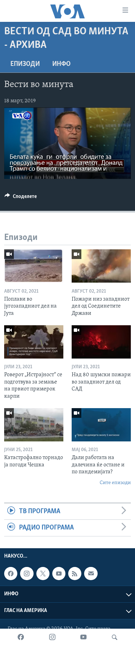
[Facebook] (21, 637)
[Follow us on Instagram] (26, 573)
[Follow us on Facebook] (10, 573)
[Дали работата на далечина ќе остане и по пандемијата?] (101, 424)
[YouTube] (83, 637)
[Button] (20, 198)
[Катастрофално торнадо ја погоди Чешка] (33, 424)
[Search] (114, 637)
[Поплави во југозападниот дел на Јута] (33, 266)
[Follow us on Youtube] (58, 573)
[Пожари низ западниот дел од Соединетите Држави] (101, 266)
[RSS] (74, 573)
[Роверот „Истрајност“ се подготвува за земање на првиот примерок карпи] (33, 342)
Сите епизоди (115, 482)
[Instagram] (52, 637)
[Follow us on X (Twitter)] (43, 573)
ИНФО (61, 64)
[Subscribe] (90, 573)
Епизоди (25, 64)
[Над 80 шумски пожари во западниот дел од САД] (101, 342)
